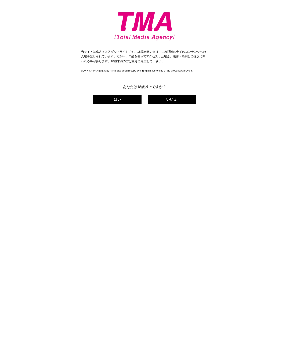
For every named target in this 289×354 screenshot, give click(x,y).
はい (117, 99)
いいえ (171, 99)
